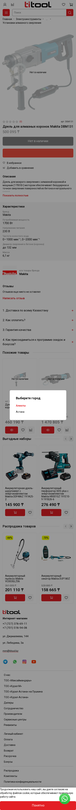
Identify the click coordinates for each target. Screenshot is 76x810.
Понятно (38, 805)
